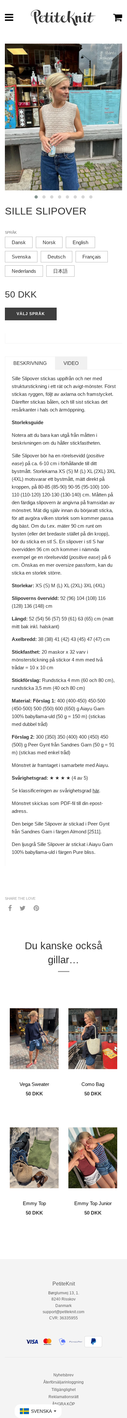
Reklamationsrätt (63, 1397)
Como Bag (92, 1084)
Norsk (49, 242)
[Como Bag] (92, 1038)
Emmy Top (34, 1203)
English (80, 242)
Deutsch (56, 256)
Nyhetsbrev (63, 1375)
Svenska (21, 256)
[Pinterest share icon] (36, 908)
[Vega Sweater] (34, 1038)
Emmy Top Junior (93, 1203)
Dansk (19, 242)
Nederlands (24, 271)
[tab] (30, 363)
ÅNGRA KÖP (63, 1404)
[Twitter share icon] (23, 908)
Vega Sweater (34, 1084)
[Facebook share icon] (10, 908)
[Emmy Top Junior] (92, 1158)
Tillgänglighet (63, 1389)
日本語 (60, 271)
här (95, 790)
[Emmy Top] (34, 1158)
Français (91, 256)
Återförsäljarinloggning (63, 1382)
